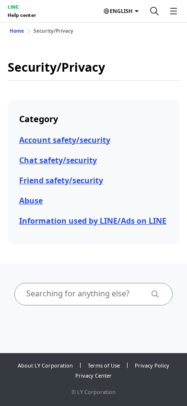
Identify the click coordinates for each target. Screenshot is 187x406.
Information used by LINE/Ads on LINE (92, 221)
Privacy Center (93, 375)
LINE (13, 6)
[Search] (154, 11)
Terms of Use (104, 365)
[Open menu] (173, 11)
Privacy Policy (152, 365)
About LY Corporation (45, 365)
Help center (22, 15)
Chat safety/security (58, 160)
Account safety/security (64, 140)
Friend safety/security (61, 180)
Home (17, 30)
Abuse (31, 200)
